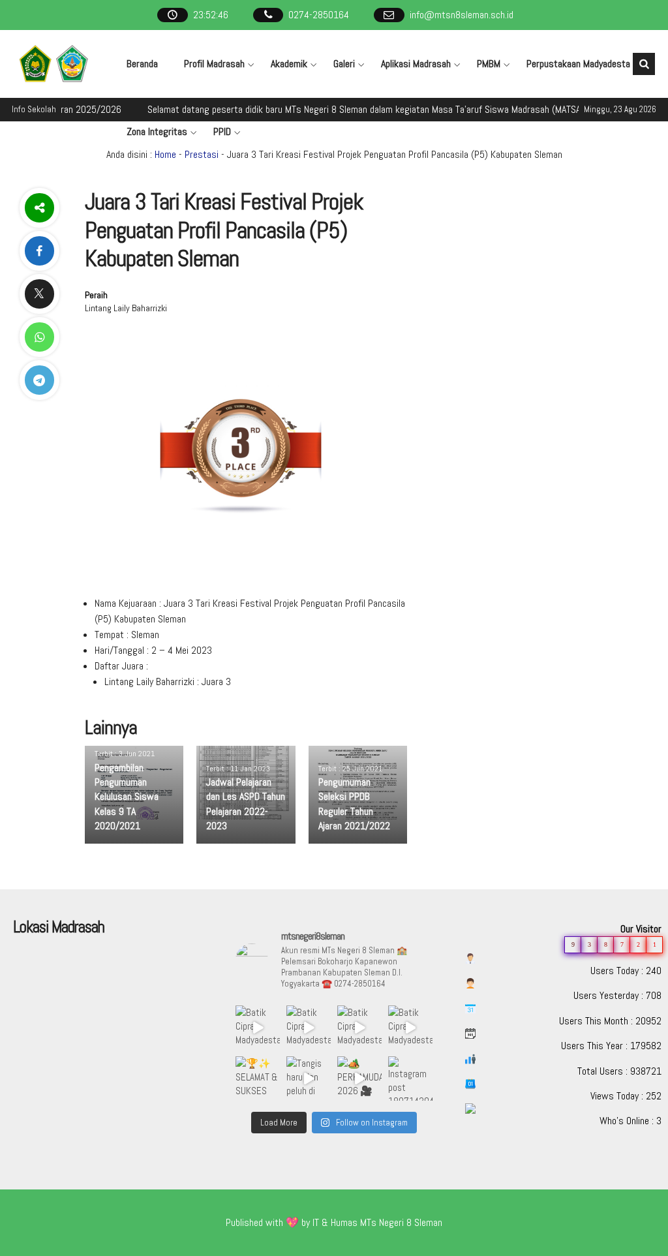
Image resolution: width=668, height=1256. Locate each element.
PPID (222, 131)
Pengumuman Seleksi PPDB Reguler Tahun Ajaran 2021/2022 (354, 804)
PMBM (488, 63)
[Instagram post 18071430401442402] (410, 1078)
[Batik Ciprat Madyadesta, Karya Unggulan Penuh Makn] (257, 1027)
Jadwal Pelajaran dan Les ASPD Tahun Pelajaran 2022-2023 (245, 804)
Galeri (344, 63)
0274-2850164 (318, 15)
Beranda (142, 63)
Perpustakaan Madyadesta (578, 63)
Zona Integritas (157, 131)
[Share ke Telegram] (39, 380)
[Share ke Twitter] (39, 294)
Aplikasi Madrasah (416, 63)
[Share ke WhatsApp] (39, 337)
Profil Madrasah (214, 63)
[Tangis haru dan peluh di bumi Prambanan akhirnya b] (308, 1078)
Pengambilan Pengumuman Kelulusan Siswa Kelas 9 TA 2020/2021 (127, 797)
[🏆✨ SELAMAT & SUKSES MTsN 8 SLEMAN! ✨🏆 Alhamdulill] (257, 1078)
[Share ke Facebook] (39, 251)
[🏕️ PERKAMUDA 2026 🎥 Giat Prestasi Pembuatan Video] (359, 1078)
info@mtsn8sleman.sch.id (461, 15)
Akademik (289, 63)
